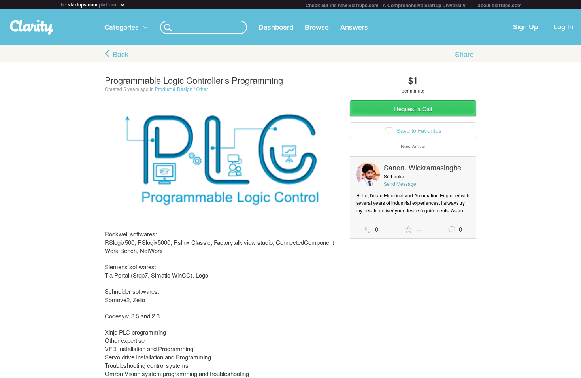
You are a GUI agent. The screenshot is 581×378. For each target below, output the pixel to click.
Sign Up (525, 27)
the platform (89, 4)
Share (464, 54)
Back (120, 54)
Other (202, 88)
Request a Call (413, 108)
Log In (563, 27)
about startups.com (500, 5)
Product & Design (173, 88)
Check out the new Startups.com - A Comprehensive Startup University (386, 5)
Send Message (400, 183)
